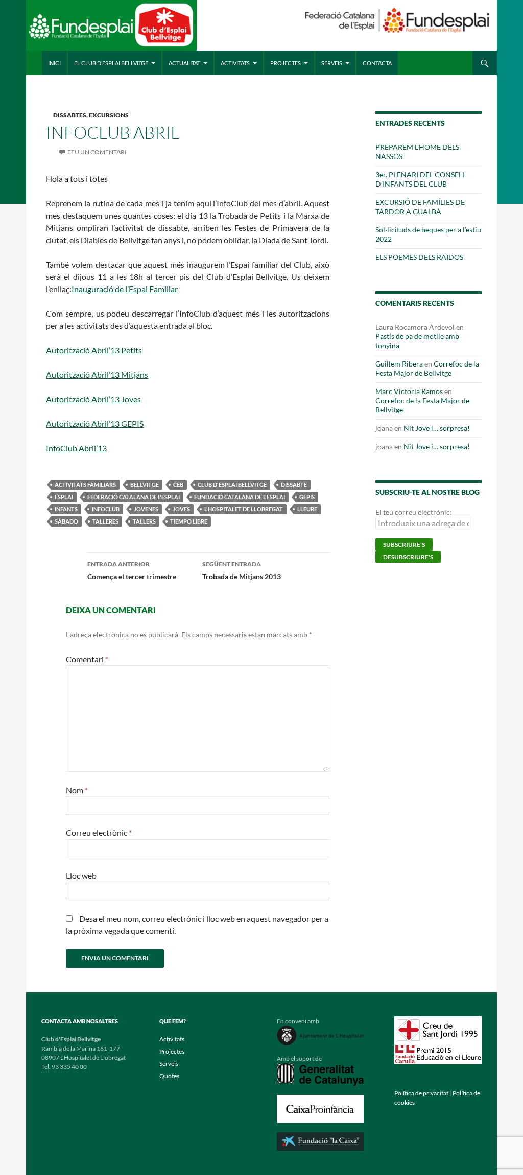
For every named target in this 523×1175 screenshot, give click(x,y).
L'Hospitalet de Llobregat (243, 509)
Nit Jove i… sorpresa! (436, 428)
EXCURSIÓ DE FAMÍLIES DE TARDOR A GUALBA (420, 207)
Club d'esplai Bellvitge (232, 484)
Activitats (235, 63)
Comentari (87, 659)
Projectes (285, 63)
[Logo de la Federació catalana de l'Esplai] (397, 19)
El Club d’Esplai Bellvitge (111, 63)
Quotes (169, 1076)
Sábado (66, 521)
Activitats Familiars (85, 484)
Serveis (331, 63)
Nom (77, 790)
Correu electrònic (99, 833)
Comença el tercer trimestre (131, 570)
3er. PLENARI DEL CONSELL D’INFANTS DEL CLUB (420, 179)
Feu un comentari (97, 152)
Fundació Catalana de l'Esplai (239, 496)
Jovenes (146, 509)
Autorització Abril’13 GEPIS (95, 423)
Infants (66, 509)
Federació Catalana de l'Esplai (133, 496)
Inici (54, 63)
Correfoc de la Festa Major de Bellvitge (427, 368)
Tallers (144, 521)
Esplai (64, 496)
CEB (178, 484)
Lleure (307, 509)
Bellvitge (144, 484)
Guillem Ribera (399, 363)
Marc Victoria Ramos (409, 391)
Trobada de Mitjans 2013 (241, 570)
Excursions (109, 115)
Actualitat (184, 63)
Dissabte (294, 484)
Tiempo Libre (188, 521)
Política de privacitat (421, 1093)
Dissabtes (69, 115)
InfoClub (106, 509)
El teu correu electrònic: (413, 512)
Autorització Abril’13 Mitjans (97, 374)
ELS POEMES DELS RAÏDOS (419, 257)
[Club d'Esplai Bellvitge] (111, 29)
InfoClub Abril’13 (76, 448)
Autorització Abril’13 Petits (94, 350)
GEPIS (307, 496)
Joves (181, 509)
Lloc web (81, 875)
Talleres (105, 521)
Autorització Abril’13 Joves (93, 399)
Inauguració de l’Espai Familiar (125, 289)
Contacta (377, 63)
